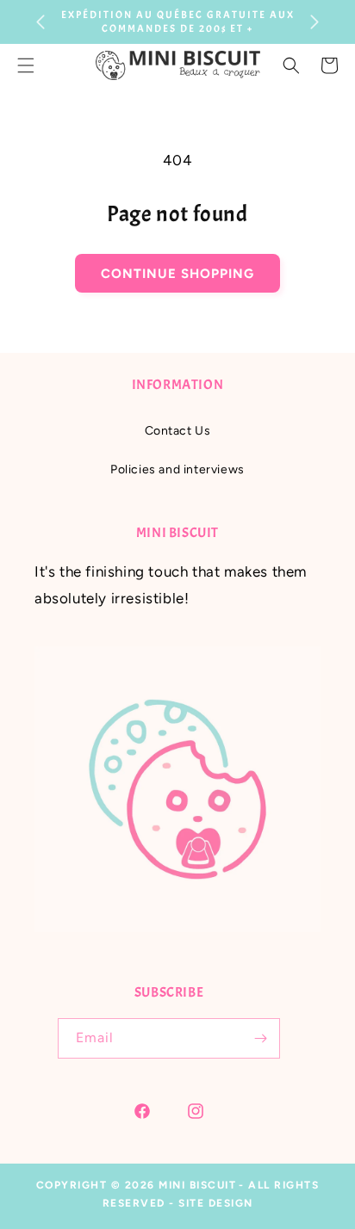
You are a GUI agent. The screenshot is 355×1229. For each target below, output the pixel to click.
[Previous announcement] (40, 22)
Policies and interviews (177, 469)
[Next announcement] (314, 22)
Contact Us (178, 430)
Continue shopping (177, 273)
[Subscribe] (260, 1038)
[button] (291, 65)
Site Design (215, 1203)
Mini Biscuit (197, 1185)
